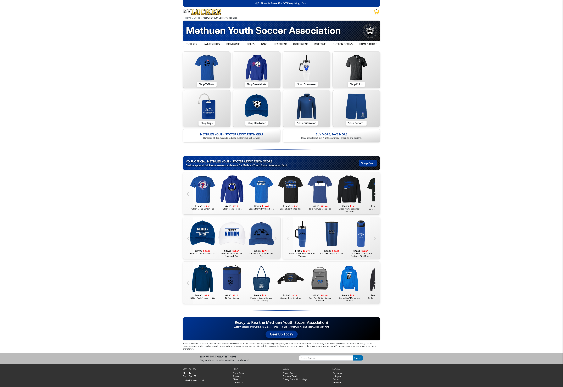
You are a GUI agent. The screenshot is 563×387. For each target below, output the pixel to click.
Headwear (280, 44)
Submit (357, 357)
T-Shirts (191, 44)
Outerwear (300, 44)
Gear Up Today (281, 334)
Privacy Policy (289, 373)
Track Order (238, 373)
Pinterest (337, 382)
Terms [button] (305, 3)
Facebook (337, 373)
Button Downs (343, 44)
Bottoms (320, 44)
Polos (251, 44)
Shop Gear (368, 163)
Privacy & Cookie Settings (295, 379)
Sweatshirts (212, 44)
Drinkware (233, 44)
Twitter (336, 379)
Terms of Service (291, 376)
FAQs (235, 379)
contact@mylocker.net (193, 380)
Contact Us (238, 382)
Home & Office (368, 44)
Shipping (237, 376)
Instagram (337, 376)
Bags (264, 44)
